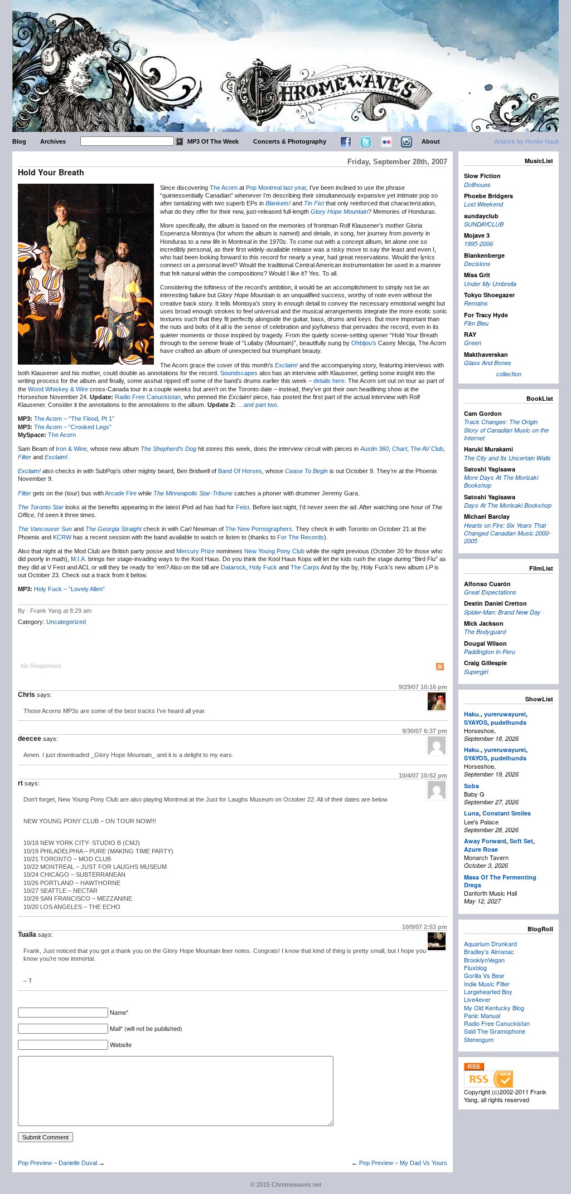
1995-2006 (478, 243)
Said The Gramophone (494, 1030)
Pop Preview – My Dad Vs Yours (403, 1162)
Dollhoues (477, 184)
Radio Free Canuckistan (148, 397)
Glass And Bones (487, 362)
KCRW (62, 537)
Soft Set (521, 841)
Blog (19, 141)
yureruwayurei (505, 714)
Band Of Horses (240, 471)
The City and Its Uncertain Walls (507, 458)
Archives (53, 141)
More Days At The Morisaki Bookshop (501, 481)
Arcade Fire (121, 493)
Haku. (472, 714)
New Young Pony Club (274, 551)
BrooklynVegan (484, 959)
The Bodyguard (485, 631)
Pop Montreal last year (276, 187)
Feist (242, 507)
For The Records (300, 537)
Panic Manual (482, 1015)
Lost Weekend (483, 204)
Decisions (477, 263)
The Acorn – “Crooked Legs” (73, 427)
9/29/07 (423, 687)
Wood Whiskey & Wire (58, 389)
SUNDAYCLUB (484, 224)
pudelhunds (508, 722)
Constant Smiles (506, 813)
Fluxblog (475, 967)
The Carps (305, 567)
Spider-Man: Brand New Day (502, 612)
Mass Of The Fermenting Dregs (500, 881)
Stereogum (478, 1039)
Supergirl (476, 671)
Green (472, 342)
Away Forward (485, 841)
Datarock (233, 567)
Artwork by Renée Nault (526, 141)
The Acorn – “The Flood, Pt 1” (74, 418)
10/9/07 (424, 926)
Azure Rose (481, 849)
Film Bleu (476, 323)
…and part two (257, 404)
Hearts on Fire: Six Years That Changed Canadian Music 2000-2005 (507, 533)
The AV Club (426, 448)
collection (508, 373)
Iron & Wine (71, 448)
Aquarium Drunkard (490, 943)
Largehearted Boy (488, 991)
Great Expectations (490, 592)
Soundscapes (239, 373)
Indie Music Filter (487, 983)
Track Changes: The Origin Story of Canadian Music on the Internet (506, 429)
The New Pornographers (258, 528)
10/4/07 (423, 775)
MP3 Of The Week (213, 141)
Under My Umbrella (490, 283)
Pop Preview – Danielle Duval (57, 1162)
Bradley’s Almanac (489, 951)
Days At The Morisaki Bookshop (507, 505)
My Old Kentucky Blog (494, 1007)
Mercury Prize (195, 551)
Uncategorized (66, 621)
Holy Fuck (263, 567)
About (431, 141)
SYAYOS (475, 722)
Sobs (471, 786)
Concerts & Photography (289, 141)
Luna (471, 813)
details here (329, 380)
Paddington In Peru (489, 651)
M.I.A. (78, 559)
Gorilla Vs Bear (484, 975)
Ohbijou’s (363, 343)
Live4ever (477, 999)
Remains (476, 303)
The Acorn (224, 187)
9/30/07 (424, 731)
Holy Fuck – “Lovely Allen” (69, 589)
